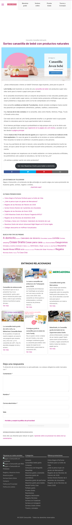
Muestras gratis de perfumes (35, 480)
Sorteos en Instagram (32, 503)
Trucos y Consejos (62, 4)
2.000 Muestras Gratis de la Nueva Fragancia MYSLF (23, 214)
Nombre (6, 394)
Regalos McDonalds (32, 495)
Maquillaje (28, 470)
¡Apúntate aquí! (36, 187)
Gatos (25, 246)
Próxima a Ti (51, 249)
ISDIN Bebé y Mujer (37, 246)
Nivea (11, 249)
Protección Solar (40, 249)
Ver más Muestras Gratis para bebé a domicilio (36, 166)
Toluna (15, 252)
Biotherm (18, 238)
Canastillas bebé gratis (39, 40)
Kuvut (55, 246)
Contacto (6, 481)
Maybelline (62, 246)
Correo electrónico (10, 403)
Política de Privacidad (10, 484)
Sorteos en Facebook (32, 500)
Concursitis (29, 40)
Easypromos (61, 242)
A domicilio (9, 237)
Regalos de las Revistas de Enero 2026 (18, 211)
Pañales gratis (30, 488)
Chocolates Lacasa (46, 238)
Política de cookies (9, 487)
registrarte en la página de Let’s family (41, 128)
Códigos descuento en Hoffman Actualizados (20, 227)
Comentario (7, 374)
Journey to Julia (48, 246)
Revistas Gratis (8, 252)
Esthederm (19, 246)
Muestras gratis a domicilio (34, 473)
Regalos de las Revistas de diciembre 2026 (19, 218)
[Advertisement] (36, 22)
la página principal (17, 130)
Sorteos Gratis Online (10, 478)
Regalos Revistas (31, 498)
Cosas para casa (33, 242)
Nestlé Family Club (32, 485)
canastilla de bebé (41, 89)
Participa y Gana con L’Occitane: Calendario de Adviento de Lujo (27, 221)
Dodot (44, 242)
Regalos (59, 249)
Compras (28, 465)
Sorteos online (37, 4)
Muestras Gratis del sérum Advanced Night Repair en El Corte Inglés (28, 224)
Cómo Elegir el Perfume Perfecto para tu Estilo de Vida (23, 198)
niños (17, 249)
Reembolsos (29, 493)
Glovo (28, 246)
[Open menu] (2, 4)
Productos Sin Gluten (29, 249)
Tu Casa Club (22, 253)
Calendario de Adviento (30, 238)
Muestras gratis (25, 4)
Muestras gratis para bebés (35, 483)
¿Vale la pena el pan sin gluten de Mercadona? (20, 201)
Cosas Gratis (17, 242)
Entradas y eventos (9, 246)
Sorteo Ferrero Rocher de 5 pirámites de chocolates (22, 208)
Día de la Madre (50, 242)
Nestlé (6, 249)
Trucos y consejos (31, 508)
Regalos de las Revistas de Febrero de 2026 (20, 205)
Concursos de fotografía (33, 468)
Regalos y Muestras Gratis (11, 472)
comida (55, 238)
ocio (22, 249)
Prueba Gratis (49, 4)
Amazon (28, 460)
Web (4, 412)
